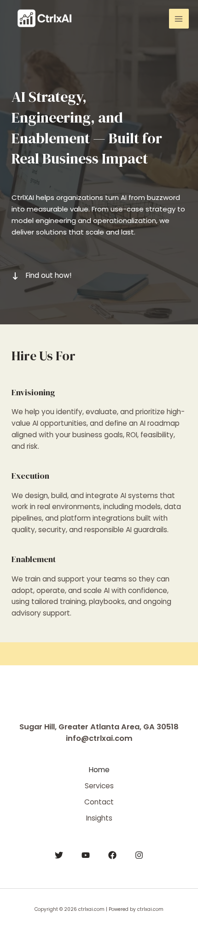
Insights (99, 818)
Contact (99, 802)
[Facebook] (112, 855)
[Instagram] (139, 855)
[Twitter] (59, 855)
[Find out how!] (42, 276)
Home (99, 769)
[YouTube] (86, 855)
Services (99, 786)
